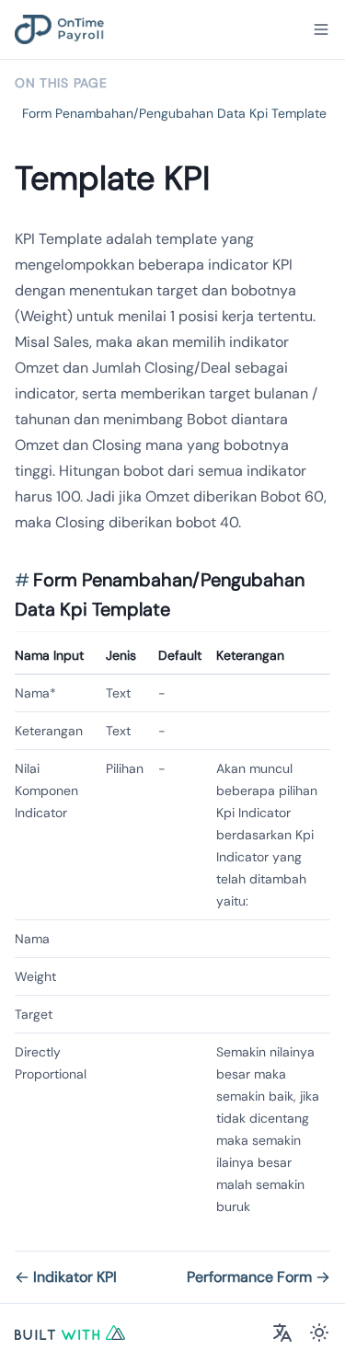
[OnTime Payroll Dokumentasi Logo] (60, 29)
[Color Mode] (319, 1333)
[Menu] (321, 29)
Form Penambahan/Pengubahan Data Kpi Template (174, 113)
